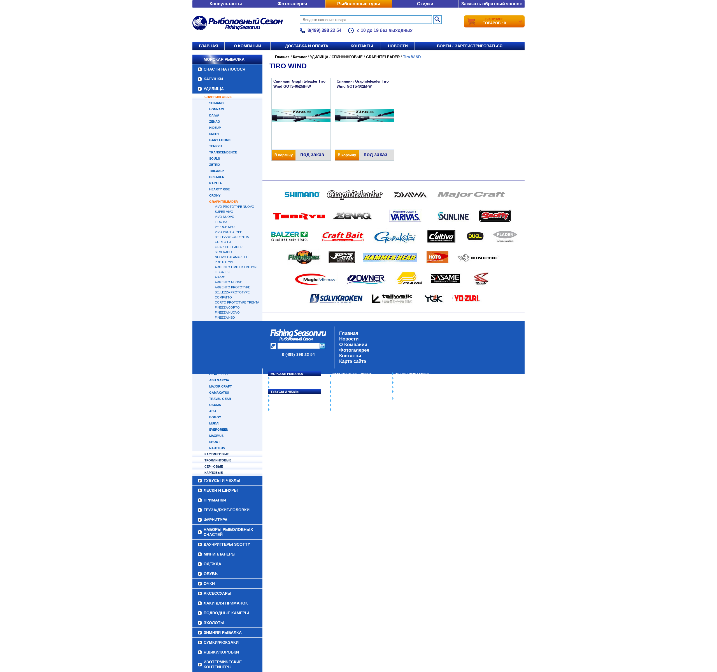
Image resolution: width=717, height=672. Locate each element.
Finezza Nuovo (227, 312)
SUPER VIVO (224, 211)
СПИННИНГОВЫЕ (218, 97)
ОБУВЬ (338, 396)
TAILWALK (217, 170)
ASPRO (220, 277)
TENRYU (215, 146)
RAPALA (215, 183)
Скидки (425, 3)
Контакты (362, 46)
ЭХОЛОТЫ (403, 378)
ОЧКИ (336, 400)
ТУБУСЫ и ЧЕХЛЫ (285, 391)
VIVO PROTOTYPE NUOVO (234, 206)
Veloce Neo (225, 226)
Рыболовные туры (358, 3)
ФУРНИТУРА (280, 409)
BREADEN (216, 177)
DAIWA (214, 115)
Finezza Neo (225, 317)
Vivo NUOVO (224, 216)
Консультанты (225, 3)
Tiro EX (221, 221)
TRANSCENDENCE (223, 152)
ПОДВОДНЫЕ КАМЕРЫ (412, 373)
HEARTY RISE (219, 189)
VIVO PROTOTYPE (228, 232)
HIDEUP (215, 127)
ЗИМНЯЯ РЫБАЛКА (410, 382)
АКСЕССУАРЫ (343, 405)
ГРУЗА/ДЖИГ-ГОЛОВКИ (289, 405)
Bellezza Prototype (232, 292)
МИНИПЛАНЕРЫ (345, 387)
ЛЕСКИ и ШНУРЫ (284, 396)
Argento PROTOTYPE (232, 287)
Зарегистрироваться (478, 46)
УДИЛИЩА (214, 89)
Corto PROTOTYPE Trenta (237, 302)
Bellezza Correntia (232, 237)
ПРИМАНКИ (279, 400)
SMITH (214, 134)
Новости (398, 46)
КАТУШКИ (213, 79)
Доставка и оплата (306, 46)
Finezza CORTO (227, 307)
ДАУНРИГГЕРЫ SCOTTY (350, 382)
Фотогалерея (292, 3)
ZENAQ (214, 121)
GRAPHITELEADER (223, 201)
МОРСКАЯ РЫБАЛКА (224, 59)
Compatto (223, 297)
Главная (208, 46)
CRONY (214, 195)
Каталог (300, 57)
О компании (247, 46)
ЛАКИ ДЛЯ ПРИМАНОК (349, 409)
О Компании (353, 344)
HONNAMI (216, 109)
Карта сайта (352, 361)
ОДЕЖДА (339, 391)
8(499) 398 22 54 (324, 30)
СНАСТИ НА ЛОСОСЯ (224, 69)
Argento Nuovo (229, 282)
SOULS (214, 158)
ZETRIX (214, 164)
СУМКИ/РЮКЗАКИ (408, 387)
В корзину (283, 155)
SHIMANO (216, 103)
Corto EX (223, 242)
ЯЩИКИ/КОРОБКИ (409, 391)
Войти (444, 46)
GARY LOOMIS (220, 140)
